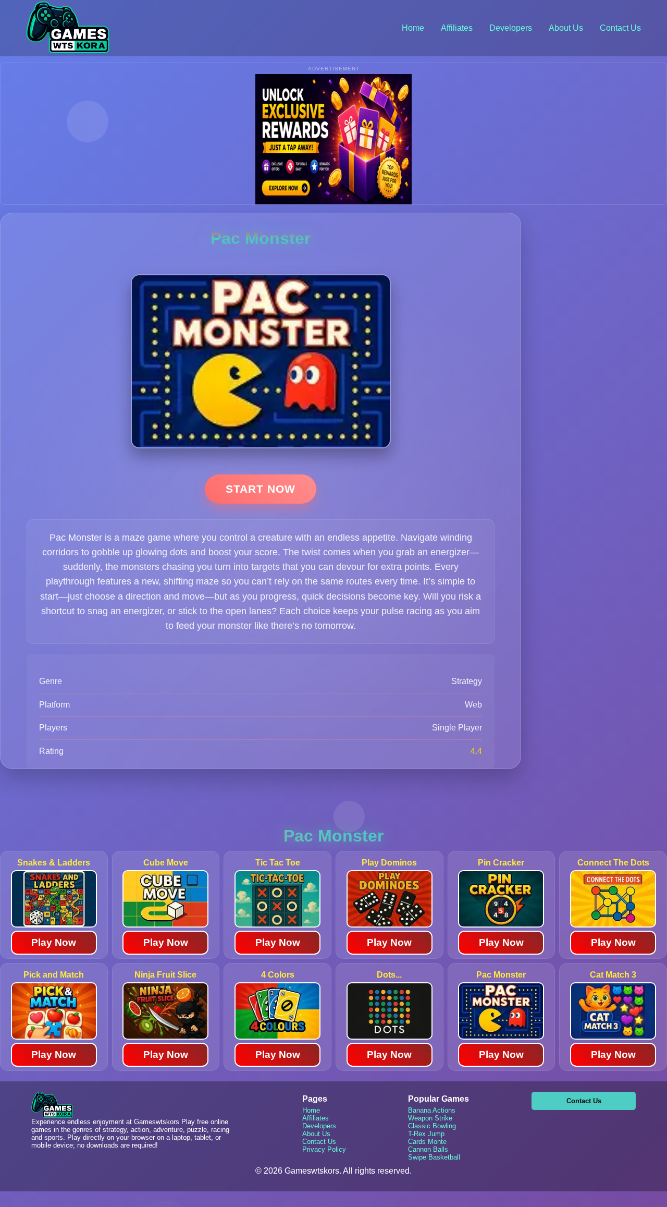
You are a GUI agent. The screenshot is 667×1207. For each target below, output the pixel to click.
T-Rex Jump (426, 1134)
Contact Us (620, 27)
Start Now (260, 489)
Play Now (53, 942)
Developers (510, 27)
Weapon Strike (430, 1118)
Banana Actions (431, 1110)
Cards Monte (427, 1141)
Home (413, 27)
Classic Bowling (432, 1126)
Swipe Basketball (434, 1157)
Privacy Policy (324, 1149)
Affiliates (457, 27)
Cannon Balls (428, 1149)
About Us (566, 27)
